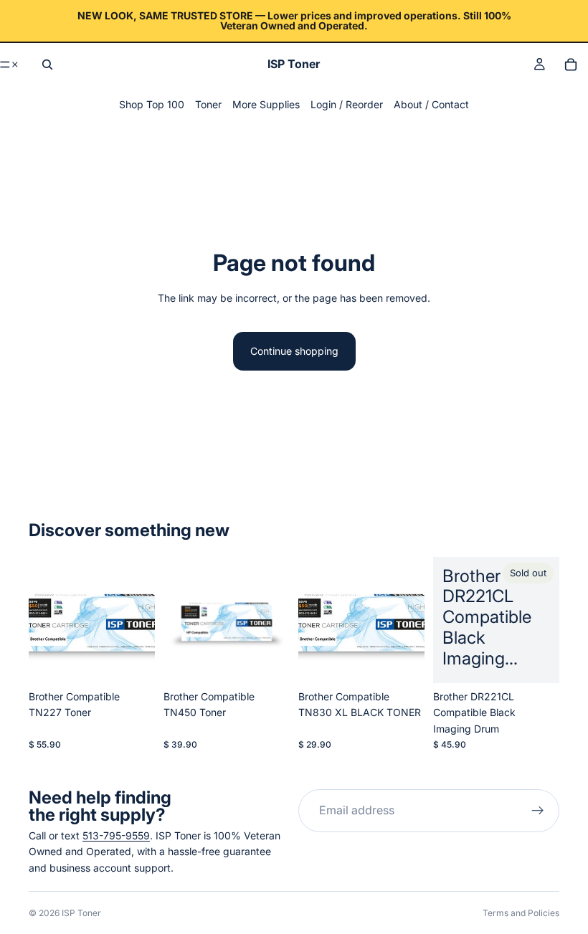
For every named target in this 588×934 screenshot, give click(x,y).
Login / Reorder (346, 104)
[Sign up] (538, 811)
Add (279, 660)
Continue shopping (294, 351)
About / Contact (431, 104)
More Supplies (266, 104)
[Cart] (571, 64)
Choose (145, 660)
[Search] (47, 64)
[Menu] (9, 64)
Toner (208, 104)
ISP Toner (81, 912)
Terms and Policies (521, 912)
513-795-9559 (116, 835)
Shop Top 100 (151, 104)
